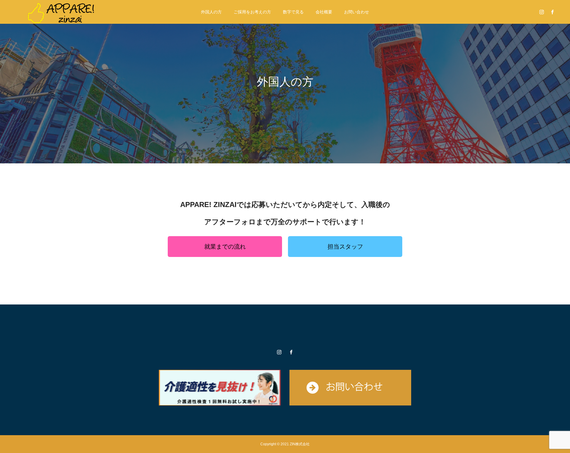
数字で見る (293, 12)
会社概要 (324, 12)
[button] (225, 246)
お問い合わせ (356, 12)
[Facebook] (552, 12)
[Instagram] (541, 12)
